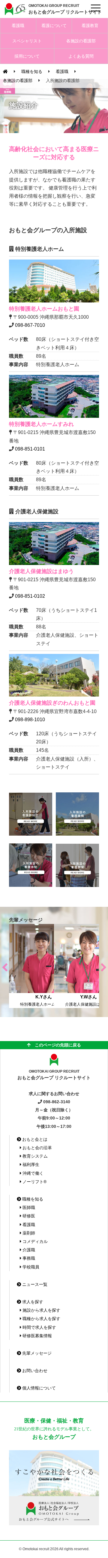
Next (103, 966)
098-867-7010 (30, 325)
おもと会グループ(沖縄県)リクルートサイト (15, 9)
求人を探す (32, 1301)
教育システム (34, 1156)
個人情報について (38, 1388)
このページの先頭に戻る (56, 1045)
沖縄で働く (32, 1173)
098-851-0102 (30, 596)
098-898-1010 (30, 719)
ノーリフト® (33, 1181)
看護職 (18, 25)
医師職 (28, 1207)
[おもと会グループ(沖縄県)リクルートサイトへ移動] (5, 71)
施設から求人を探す (40, 1310)
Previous (5, 966)
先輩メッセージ (36, 1353)
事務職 (28, 1258)
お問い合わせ (34, 1370)
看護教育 (90, 25)
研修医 (28, 1215)
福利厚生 (30, 1164)
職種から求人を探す (40, 1318)
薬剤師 (28, 1233)
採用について (27, 56)
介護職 (28, 1249)
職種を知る (32, 1199)
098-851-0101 (30, 448)
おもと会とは (34, 1139)
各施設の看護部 (81, 40)
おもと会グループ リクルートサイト (65, 9)
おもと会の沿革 (36, 1147)
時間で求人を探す (38, 1327)
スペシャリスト (27, 40)
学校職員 (30, 1267)
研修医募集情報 (36, 1335)
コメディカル (34, 1241)
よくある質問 (81, 56)
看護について (54, 25)
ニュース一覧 (34, 1284)
